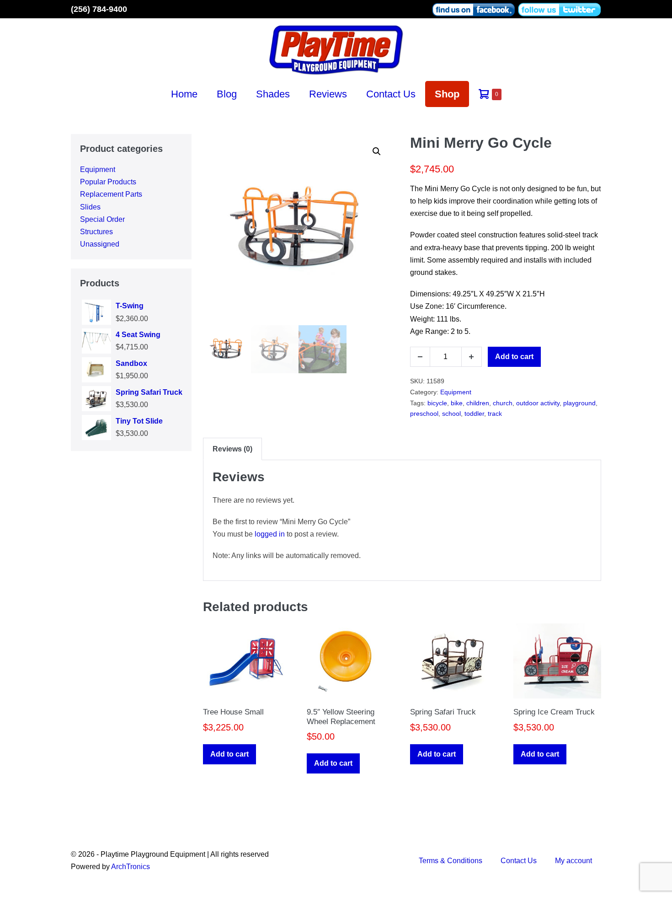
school (451, 413)
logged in (270, 534)
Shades (273, 94)
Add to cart (514, 356)
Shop (447, 94)
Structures (96, 232)
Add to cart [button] (229, 754)
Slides (90, 207)
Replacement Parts (111, 194)
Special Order (102, 219)
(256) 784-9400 (99, 9)
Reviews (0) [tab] (232, 449)
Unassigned (99, 244)
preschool (424, 413)
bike (457, 403)
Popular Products (108, 182)
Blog (227, 94)
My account (573, 861)
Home (184, 94)
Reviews (328, 94)
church (502, 403)
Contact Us (391, 94)
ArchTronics (130, 866)
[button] (376, 151)
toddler (474, 413)
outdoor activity (538, 403)
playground (579, 403)
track (495, 413)
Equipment (97, 169)
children (477, 403)
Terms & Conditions (450, 861)
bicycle (437, 403)
